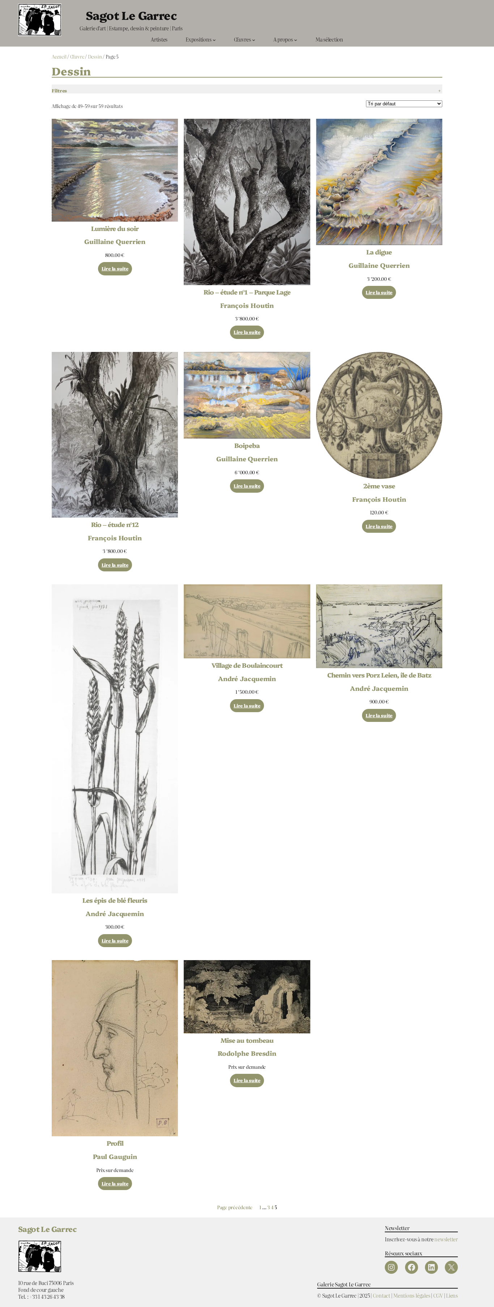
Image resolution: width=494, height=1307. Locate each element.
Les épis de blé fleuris (114, 900)
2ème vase (379, 486)
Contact (381, 1295)
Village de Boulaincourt (247, 665)
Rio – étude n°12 (115, 524)
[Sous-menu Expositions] (214, 39)
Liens (452, 1295)
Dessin (95, 56)
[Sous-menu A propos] (295, 39)
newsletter (446, 1239)
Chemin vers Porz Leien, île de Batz (379, 675)
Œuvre (77, 56)
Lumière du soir (115, 228)
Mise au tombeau (247, 1040)
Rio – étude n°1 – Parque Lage (247, 292)
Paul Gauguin (115, 1156)
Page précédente (234, 1207)
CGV (438, 1295)
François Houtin (247, 305)
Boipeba (246, 445)
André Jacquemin (115, 913)
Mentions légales (411, 1295)
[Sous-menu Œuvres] (253, 39)
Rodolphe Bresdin (247, 1053)
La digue (379, 252)
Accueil (59, 56)
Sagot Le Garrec (131, 15)
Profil (115, 1143)
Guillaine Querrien (114, 241)
